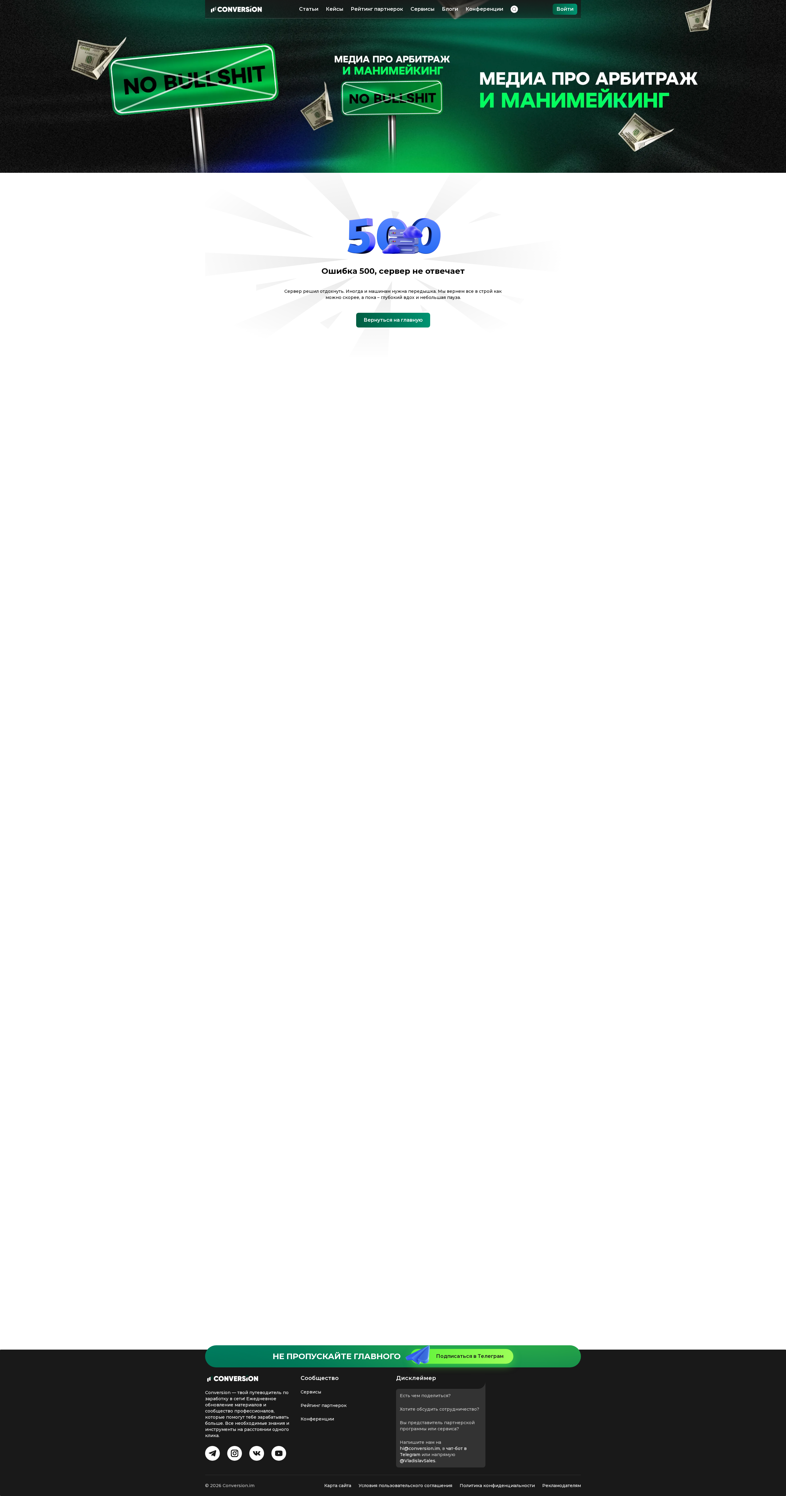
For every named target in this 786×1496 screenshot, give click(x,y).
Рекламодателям (561, 1485)
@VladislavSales (417, 1460)
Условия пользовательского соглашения (405, 1485)
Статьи (308, 9)
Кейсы (334, 9)
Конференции (484, 9)
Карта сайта (337, 1485)
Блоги (450, 9)
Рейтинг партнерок (377, 9)
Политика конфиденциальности (497, 1485)
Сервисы (422, 9)
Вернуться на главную (393, 320)
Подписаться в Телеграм (470, 1356)
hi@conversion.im (420, 1448)
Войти (565, 9)
